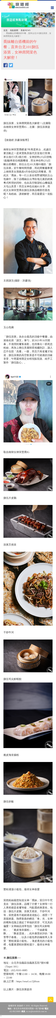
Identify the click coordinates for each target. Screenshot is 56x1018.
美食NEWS (25, 30)
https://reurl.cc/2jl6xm (27, 981)
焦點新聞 (14, 30)
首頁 (5, 30)
